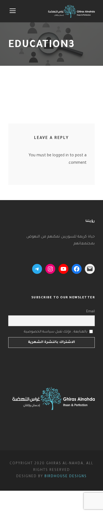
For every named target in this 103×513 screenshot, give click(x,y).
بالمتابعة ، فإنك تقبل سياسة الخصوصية (55, 332)
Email (90, 312)
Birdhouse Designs (65, 477)
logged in (60, 156)
